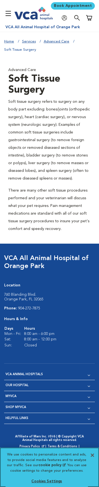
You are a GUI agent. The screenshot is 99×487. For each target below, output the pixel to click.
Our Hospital (17, 385)
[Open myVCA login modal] (65, 17)
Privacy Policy (32, 446)
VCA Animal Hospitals (24, 374)
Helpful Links (17, 418)
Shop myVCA (16, 407)
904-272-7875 (29, 308)
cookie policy (51, 465)
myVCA (11, 396)
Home (9, 41)
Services (29, 41)
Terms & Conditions (62, 446)
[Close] (92, 455)
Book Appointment (73, 6)
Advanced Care (56, 41)
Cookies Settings (46, 481)
